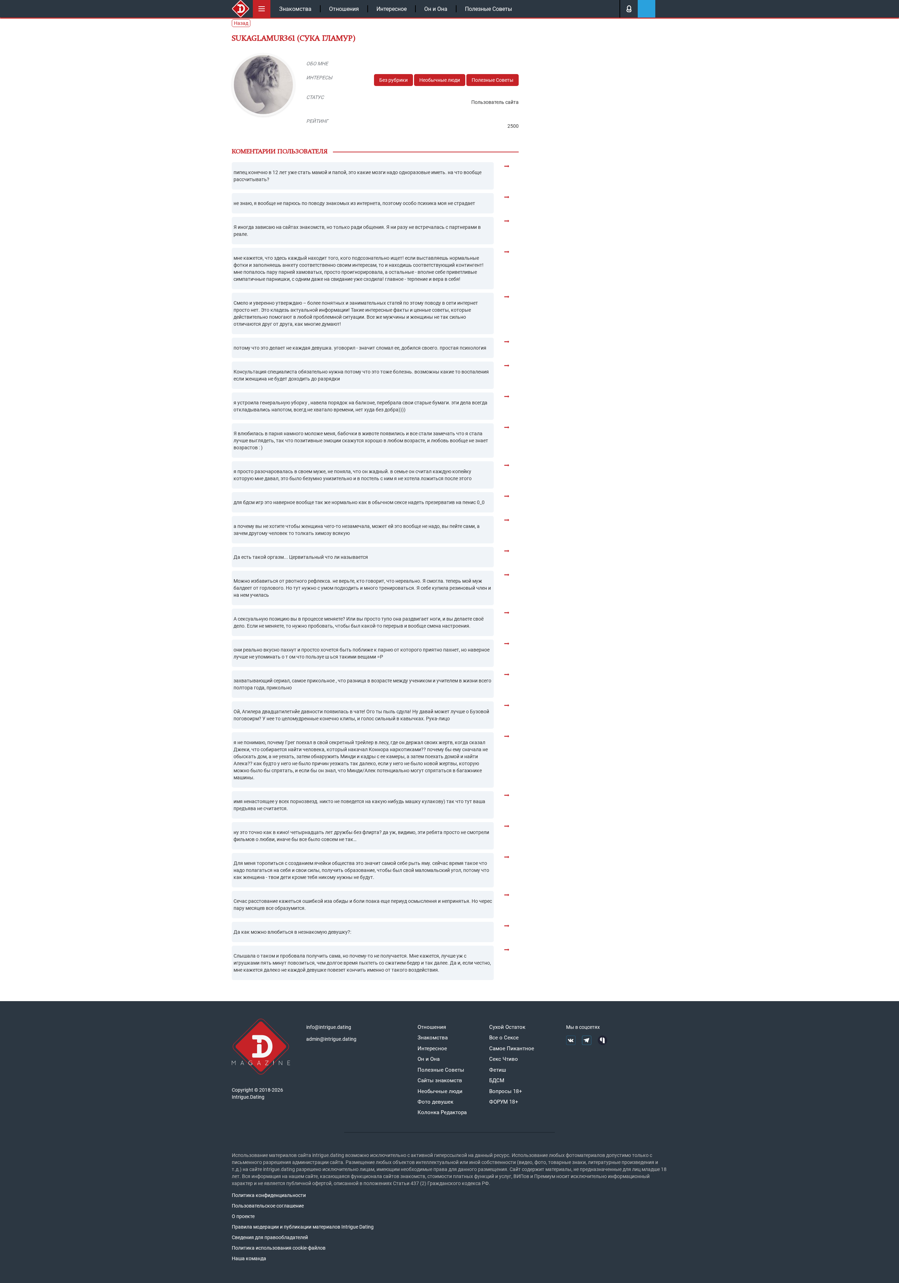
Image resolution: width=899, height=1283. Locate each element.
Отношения (344, 9)
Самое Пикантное (511, 1048)
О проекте (243, 1216)
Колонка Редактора (442, 1112)
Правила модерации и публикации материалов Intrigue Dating (303, 1227)
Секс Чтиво (503, 1059)
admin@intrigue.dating (331, 1039)
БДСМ (496, 1080)
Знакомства (295, 9)
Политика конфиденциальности (269, 1195)
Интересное (391, 9)
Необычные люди (439, 80)
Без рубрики (393, 80)
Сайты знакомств (440, 1080)
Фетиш (497, 1070)
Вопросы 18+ (505, 1091)
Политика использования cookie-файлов (279, 1248)
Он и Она (435, 9)
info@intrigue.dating (328, 1027)
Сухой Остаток (507, 1027)
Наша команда (249, 1258)
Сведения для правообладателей (270, 1237)
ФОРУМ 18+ (503, 1102)
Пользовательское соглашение (268, 1206)
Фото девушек (435, 1102)
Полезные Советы (488, 9)
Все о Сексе (504, 1037)
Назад (241, 23)
